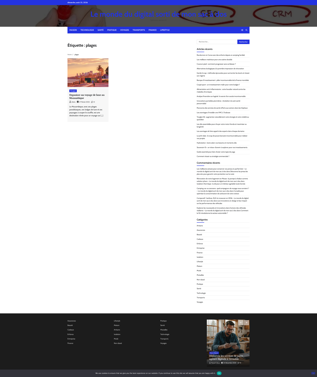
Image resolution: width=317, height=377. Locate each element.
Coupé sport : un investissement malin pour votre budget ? (218, 85)
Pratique (112, 30)
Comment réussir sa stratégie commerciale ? (213, 156)
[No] (313, 373)
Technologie (87, 30)
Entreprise (200, 248)
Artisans (200, 226)
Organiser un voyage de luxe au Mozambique (87, 96)
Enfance (200, 243)
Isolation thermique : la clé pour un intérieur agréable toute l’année (221, 184)
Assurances (201, 230)
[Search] (246, 30)
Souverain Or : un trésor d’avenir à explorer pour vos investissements (222, 147)
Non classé (201, 279)
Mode (199, 270)
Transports (139, 30)
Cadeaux (200, 239)
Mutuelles (200, 275)
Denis (73, 102)
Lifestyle (165, 30)
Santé (101, 30)
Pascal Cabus (215, 363)
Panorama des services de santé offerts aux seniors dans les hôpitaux (222, 108)
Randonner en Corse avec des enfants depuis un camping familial (221, 55)
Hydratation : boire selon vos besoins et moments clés (217, 143)
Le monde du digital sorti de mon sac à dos (158, 14)
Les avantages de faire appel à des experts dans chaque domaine (220, 131)
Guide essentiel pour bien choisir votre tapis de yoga (216, 152)
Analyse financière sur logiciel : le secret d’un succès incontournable (221, 96)
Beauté (199, 234)
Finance (153, 30)
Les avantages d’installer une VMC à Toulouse (213, 112)
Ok (219, 373)
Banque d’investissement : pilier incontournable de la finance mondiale (223, 80)
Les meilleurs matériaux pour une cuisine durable (214, 59)
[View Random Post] (242, 30)
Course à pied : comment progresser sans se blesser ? (216, 64)
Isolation (200, 257)
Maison (73, 30)
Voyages (124, 30)
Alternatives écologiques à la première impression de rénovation (220, 68)
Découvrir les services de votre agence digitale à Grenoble (226, 357)
